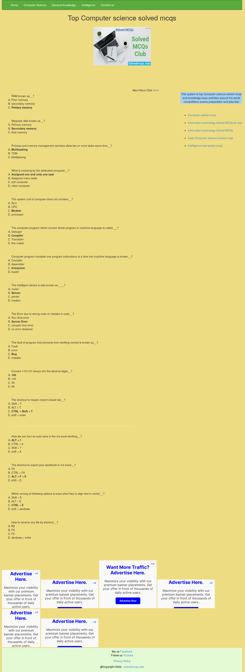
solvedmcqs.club (133, 667)
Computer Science (35, 5)
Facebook (126, 651)
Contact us (107, 5)
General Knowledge (64, 5)
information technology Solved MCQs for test (215, 123)
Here (155, 90)
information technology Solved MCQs (210, 130)
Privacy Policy (122, 661)
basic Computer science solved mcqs (210, 138)
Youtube (127, 655)
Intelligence (88, 5)
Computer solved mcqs (202, 115)
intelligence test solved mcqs (205, 146)
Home (14, 5)
